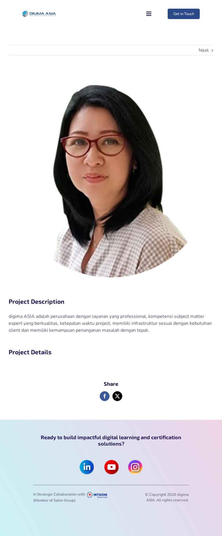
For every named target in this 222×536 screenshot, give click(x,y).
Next (204, 50)
